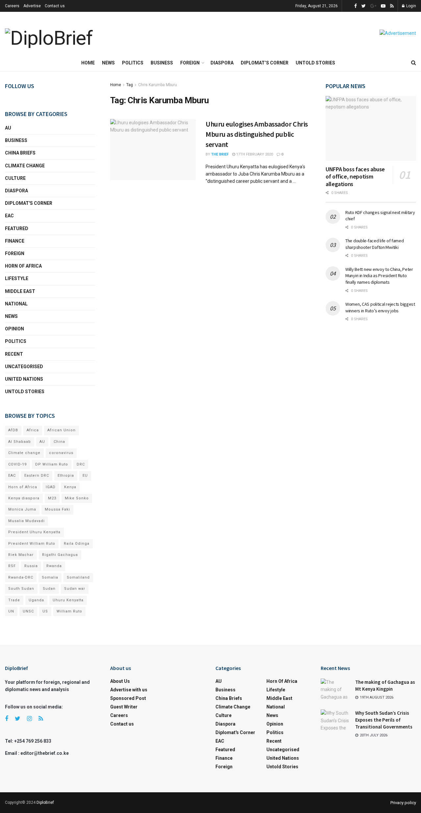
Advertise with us (128, 689)
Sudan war (74, 588)
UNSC (28, 611)
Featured (16, 228)
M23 (52, 498)
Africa (33, 430)
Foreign (190, 62)
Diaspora (222, 62)
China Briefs (20, 152)
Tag (129, 85)
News (108, 62)
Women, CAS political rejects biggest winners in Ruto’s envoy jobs (380, 307)
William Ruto (69, 611)
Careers (12, 6)
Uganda (36, 600)
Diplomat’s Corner (264, 62)
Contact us (55, 6)
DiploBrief (45, 802)
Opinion (14, 328)
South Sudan (21, 588)
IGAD (51, 487)
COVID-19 (17, 464)
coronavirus (61, 453)
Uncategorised (24, 366)
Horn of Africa (23, 266)
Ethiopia (66, 475)
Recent (14, 354)
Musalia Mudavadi (26, 521)
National (16, 303)
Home (88, 62)
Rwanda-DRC (20, 577)
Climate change (25, 165)
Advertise (32, 6)
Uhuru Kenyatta (68, 600)
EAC (9, 215)
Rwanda (54, 566)
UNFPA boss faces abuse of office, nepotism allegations (355, 176)
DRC (81, 464)
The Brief (220, 154)
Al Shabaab (19, 442)
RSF (12, 566)
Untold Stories (315, 62)
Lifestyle (16, 278)
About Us (120, 681)
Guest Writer (123, 706)
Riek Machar (21, 555)
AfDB (13, 430)
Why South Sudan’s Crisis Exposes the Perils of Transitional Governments (383, 720)
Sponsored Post (128, 698)
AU (8, 128)
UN (11, 611)
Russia (31, 566)
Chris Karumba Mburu (157, 85)
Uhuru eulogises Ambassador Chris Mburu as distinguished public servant (257, 134)
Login (410, 6)
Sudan (49, 588)
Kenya (70, 487)
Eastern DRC (36, 475)
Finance (14, 241)
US (45, 611)
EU (85, 475)
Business (162, 62)
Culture (15, 178)
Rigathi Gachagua (60, 555)
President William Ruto (31, 543)
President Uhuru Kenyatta (34, 532)
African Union (61, 430)
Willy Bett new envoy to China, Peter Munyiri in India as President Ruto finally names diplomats (379, 275)
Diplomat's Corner (28, 203)
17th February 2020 (254, 154)
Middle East (20, 291)
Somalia (50, 577)
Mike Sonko (77, 498)
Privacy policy (403, 802)
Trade (14, 600)
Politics (132, 62)
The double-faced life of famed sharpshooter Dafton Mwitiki (374, 244)
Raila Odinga (76, 543)
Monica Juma (22, 509)
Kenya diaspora (23, 498)
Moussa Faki (57, 509)
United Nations (24, 379)
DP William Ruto (51, 464)
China (59, 442)
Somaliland (78, 577)
